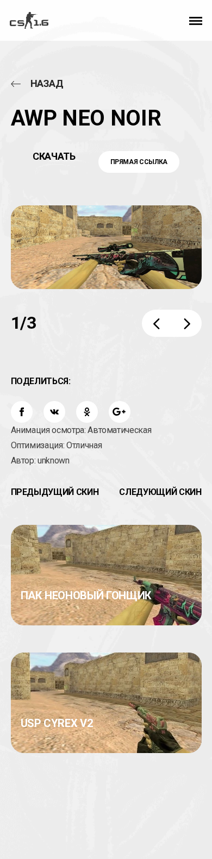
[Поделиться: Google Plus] (119, 412)
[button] (195, 20)
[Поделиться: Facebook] (22, 412)
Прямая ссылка (138, 162)
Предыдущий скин (55, 492)
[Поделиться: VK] (54, 412)
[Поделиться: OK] (87, 412)
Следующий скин (160, 492)
